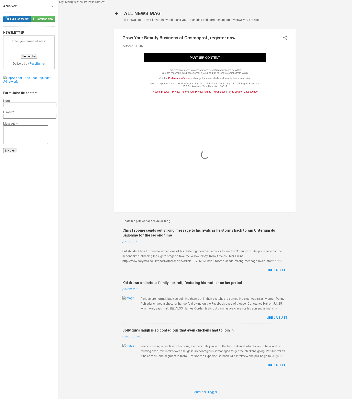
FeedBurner (37, 63)
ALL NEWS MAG (142, 13)
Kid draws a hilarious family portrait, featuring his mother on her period (182, 283)
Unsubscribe (251, 91)
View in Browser (161, 91)
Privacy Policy (180, 91)
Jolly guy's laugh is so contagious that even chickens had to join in (178, 330)
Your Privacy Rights (200, 91)
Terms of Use (234, 91)
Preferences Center (179, 78)
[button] (285, 38)
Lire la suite (276, 270)
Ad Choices (219, 91)
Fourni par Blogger (205, 392)
